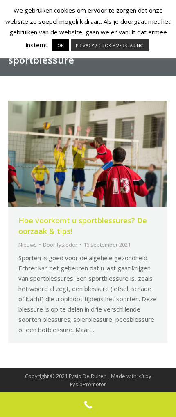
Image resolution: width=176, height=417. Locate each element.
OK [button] (60, 45)
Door (60, 244)
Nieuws (27, 244)
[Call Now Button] (88, 404)
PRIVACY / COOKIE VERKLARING (110, 45)
